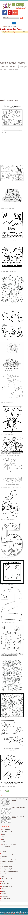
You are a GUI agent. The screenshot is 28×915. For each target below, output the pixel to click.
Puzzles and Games (7, 886)
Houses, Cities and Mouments (10, 871)
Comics (4, 849)
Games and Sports (7, 866)
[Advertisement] (14, 47)
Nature (4, 876)
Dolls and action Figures (8, 854)
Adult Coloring (6, 829)
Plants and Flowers (7, 883)
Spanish (4, 893)
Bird (3, 836)
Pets (3, 881)
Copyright (10, 913)
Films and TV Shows (7, 861)
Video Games (5, 901)
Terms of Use (15, 913)
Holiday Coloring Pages (8, 868)
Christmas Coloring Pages (9, 844)
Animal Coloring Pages (8, 831)
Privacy (5, 913)
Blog (3, 839)
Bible (5, 26)
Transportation (6, 896)
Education (4, 856)
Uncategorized (6, 898)
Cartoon (4, 841)
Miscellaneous (6, 873)
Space (3, 891)
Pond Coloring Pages (18, 807)
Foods (3, 864)
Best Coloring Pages (10, 32)
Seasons (4, 888)
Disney (4, 851)
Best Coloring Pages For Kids (11, 911)
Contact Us (21, 913)
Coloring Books (6, 846)
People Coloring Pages (8, 878)
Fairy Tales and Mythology (9, 859)
